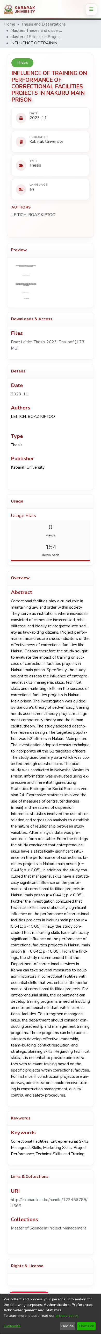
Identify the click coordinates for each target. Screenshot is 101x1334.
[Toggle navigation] (91, 9)
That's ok (86, 1326)
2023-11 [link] (19, 394)
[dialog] (50, 1314)
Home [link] (9, 24)
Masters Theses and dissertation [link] (36, 30)
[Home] (21, 9)
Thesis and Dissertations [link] (43, 24)
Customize (12, 1326)
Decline (67, 1326)
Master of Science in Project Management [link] (36, 37)
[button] (48, 1228)
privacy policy (67, 1315)
